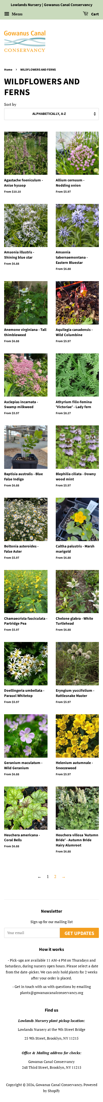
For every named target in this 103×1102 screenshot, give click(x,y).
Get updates (79, 933)
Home (8, 69)
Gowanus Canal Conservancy (59, 1084)
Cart (94, 14)
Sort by (10, 104)
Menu (17, 13)
